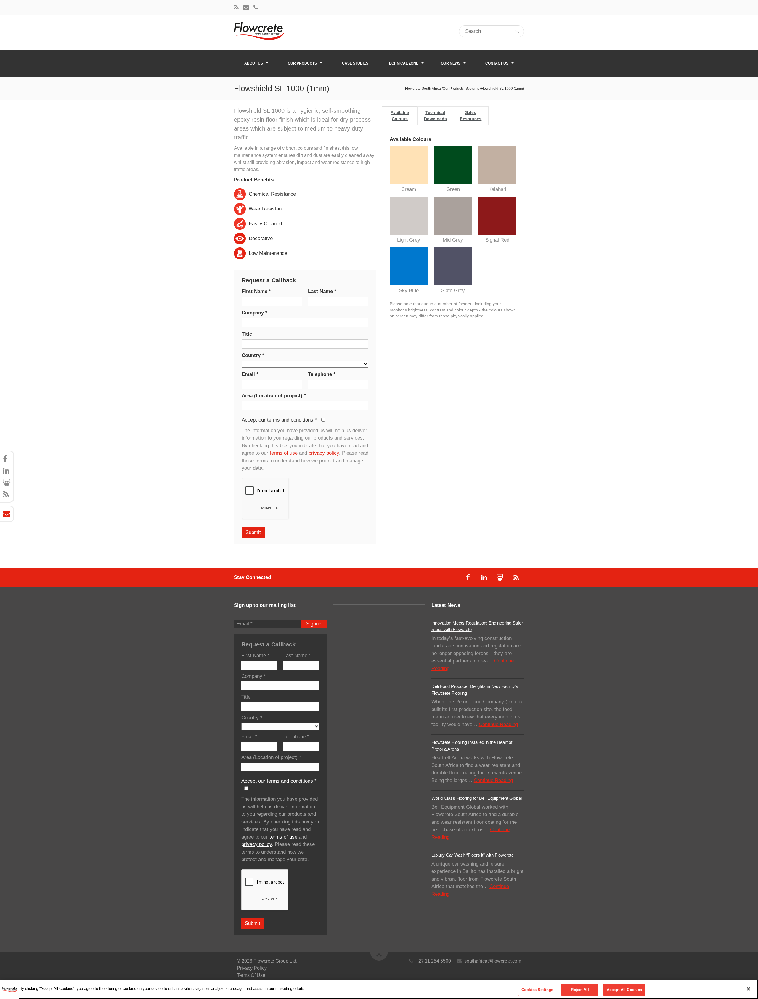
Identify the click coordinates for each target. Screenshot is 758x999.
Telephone (321, 374)
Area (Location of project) (274, 395)
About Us (253, 63)
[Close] (748, 988)
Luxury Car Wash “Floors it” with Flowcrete (472, 855)
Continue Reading (498, 724)
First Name (256, 291)
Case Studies (355, 63)
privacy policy (324, 453)
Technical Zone (402, 63)
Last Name (322, 291)
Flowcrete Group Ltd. (275, 960)
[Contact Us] (246, 8)
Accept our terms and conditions (279, 420)
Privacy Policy (252, 968)
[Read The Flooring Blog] (236, 8)
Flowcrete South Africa (423, 88)
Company (254, 313)
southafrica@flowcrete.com (492, 960)
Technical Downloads (435, 115)
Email (250, 374)
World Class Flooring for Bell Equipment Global (476, 798)
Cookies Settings (537, 989)
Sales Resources (470, 115)
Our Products (302, 63)
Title (247, 334)
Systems (472, 88)
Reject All (580, 989)
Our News (450, 63)
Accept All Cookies (624, 989)
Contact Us (496, 63)
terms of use (284, 453)
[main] (379, 989)
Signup (313, 624)
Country (253, 355)
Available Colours (400, 115)
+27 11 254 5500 (433, 960)
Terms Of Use (251, 975)
